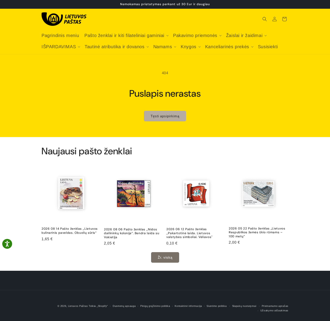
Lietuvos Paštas (78, 306)
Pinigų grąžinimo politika (155, 306)
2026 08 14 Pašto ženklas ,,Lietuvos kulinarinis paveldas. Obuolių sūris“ (70, 231)
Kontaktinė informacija (188, 306)
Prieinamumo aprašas (275, 306)
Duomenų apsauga (124, 306)
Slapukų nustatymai (244, 306)
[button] (126, 35)
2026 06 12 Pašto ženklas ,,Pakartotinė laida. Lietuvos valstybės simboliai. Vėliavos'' (189, 233)
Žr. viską (165, 257)
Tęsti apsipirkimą (165, 116)
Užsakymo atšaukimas (274, 310)
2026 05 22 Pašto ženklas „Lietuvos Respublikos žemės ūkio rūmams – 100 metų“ (257, 232)
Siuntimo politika (217, 306)
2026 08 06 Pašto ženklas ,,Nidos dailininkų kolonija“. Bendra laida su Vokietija (131, 233)
